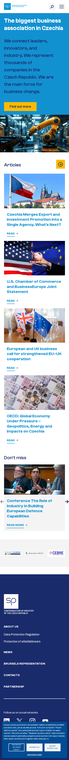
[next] (67, 502)
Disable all (34, 747)
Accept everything (52, 747)
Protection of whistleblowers (22, 641)
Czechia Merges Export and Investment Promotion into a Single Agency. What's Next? (34, 219)
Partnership (14, 686)
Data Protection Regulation (21, 634)
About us (11, 626)
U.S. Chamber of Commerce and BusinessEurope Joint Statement (34, 286)
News (8, 652)
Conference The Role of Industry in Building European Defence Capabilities (29, 508)
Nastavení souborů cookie (16, 747)
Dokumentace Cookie (34, 755)
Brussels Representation (24, 663)
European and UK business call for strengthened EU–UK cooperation (34, 353)
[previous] (2, 502)
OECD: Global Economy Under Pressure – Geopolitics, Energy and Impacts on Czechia (29, 424)
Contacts (12, 675)
